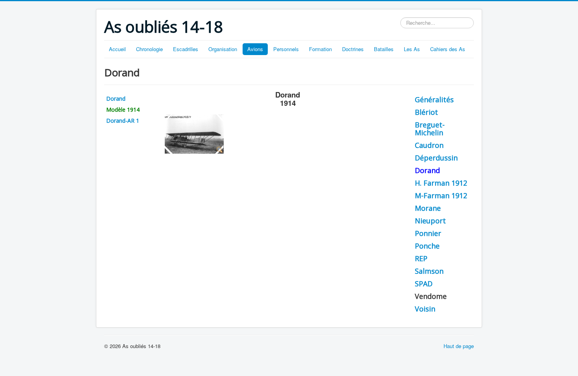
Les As (412, 49)
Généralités (434, 99)
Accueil (117, 49)
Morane (428, 208)
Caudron (429, 145)
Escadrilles (185, 49)
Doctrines (353, 49)
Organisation (222, 49)
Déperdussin (436, 157)
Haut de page (459, 346)
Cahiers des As (447, 49)
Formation (320, 49)
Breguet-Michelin (430, 128)
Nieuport (430, 220)
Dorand (115, 98)
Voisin (425, 308)
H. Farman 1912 (441, 183)
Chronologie (149, 49)
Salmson (429, 271)
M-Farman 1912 (441, 195)
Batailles (384, 49)
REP (421, 258)
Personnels (286, 49)
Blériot (426, 112)
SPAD (424, 283)
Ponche (427, 246)
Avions (255, 49)
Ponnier (428, 233)
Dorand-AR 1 (122, 120)
